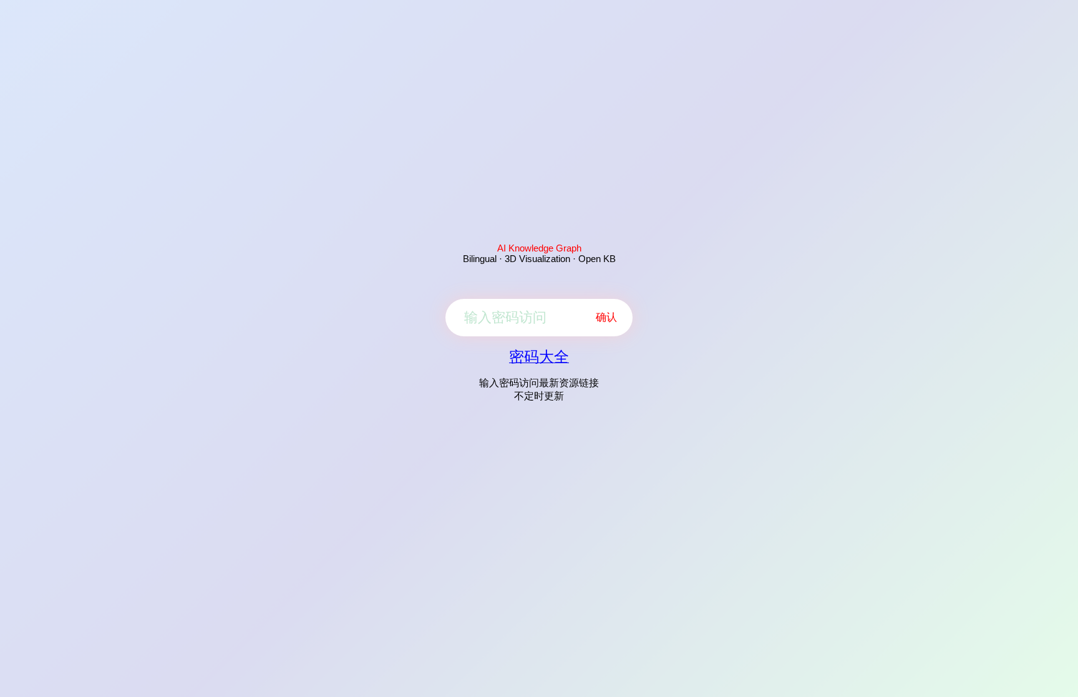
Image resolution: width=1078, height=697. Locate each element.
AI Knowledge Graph (539, 248)
